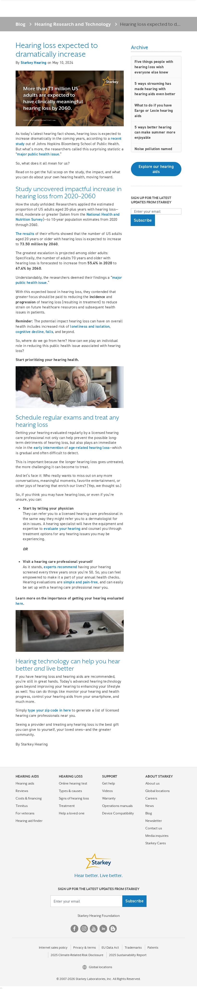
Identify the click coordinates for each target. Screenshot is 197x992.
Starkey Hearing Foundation (99, 916)
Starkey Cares (155, 843)
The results (25, 233)
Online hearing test (73, 783)
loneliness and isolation (90, 326)
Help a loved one (72, 813)
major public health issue (38, 154)
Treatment (67, 806)
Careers (151, 798)
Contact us (153, 828)
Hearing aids (25, 783)
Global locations (157, 791)
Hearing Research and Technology (73, 24)
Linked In (103, 928)
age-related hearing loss (89, 447)
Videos (107, 791)
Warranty (109, 798)
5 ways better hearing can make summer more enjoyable (155, 132)
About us (152, 783)
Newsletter (153, 821)
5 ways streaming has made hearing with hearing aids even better (155, 89)
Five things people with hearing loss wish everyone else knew (154, 67)
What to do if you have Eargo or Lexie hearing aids (154, 110)
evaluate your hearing (62, 528)
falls (49, 331)
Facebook (74, 928)
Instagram (84, 928)
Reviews (22, 791)
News (149, 806)
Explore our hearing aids (156, 169)
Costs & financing (29, 798)
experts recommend (60, 566)
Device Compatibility (118, 813)
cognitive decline (30, 331)
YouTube (94, 928)
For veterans (25, 813)
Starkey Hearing (34, 62)
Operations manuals (117, 806)
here (19, 603)
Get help (108, 783)
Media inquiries (156, 836)
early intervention (48, 447)
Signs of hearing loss (74, 798)
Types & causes (70, 791)
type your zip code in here (49, 710)
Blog (20, 24)
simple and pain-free (80, 582)
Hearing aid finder (29, 821)
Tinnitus (22, 806)
